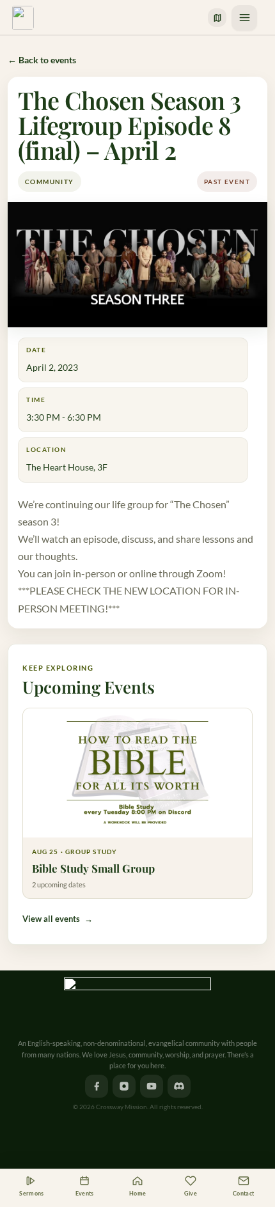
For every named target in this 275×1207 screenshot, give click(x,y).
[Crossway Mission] (137, 1003)
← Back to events (42, 59)
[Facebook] (96, 1086)
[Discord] (179, 1086)
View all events (57, 919)
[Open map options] (217, 17)
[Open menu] (244, 18)
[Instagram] (124, 1086)
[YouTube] (151, 1086)
